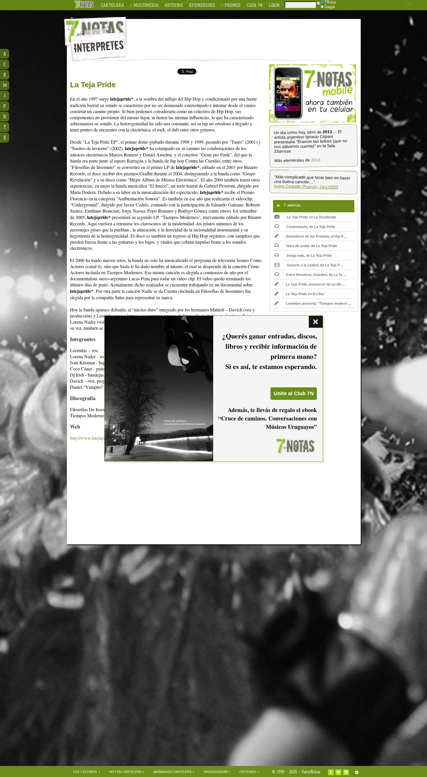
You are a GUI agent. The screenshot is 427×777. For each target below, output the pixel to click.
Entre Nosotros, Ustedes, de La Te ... (316, 275)
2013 (315, 160)
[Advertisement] (251, 35)
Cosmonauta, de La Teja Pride (310, 227)
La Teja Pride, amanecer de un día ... (315, 284)
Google (329, 6)
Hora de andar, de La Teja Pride (311, 246)
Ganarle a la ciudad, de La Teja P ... (315, 265)
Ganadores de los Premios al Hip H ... (316, 236)
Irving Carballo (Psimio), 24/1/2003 (306, 187)
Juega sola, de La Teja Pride (309, 256)
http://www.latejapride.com (95, 438)
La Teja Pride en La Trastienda (311, 217)
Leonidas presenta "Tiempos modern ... (318, 304)
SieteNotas (311, 771)
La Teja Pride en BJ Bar (305, 294)
